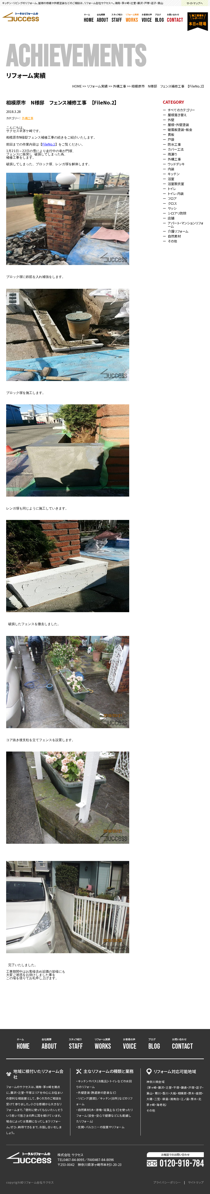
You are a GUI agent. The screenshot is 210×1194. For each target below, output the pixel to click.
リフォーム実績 (132, 18)
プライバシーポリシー (167, 1182)
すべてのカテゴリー (181, 109)
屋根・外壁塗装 (178, 124)
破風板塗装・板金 (180, 129)
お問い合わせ (175, 18)
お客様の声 (147, 18)
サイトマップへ (194, 3)
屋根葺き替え (177, 114)
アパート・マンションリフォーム (185, 224)
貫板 (171, 134)
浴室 (171, 178)
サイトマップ (196, 1182)
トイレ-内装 (176, 193)
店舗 (171, 218)
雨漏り (172, 154)
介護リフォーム (178, 231)
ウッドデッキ (176, 164)
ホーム (89, 18)
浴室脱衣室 (176, 183)
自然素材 (174, 236)
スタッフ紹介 (117, 18)
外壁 (171, 119)
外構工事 (119, 86)
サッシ (172, 208)
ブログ (159, 18)
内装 (171, 169)
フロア (172, 198)
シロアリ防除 (177, 213)
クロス (172, 203)
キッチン (173, 173)
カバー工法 (176, 149)
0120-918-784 (182, 1164)
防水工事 (174, 144)
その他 (172, 241)
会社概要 (102, 18)
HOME (77, 86)
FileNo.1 (48, 144)
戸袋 (171, 139)
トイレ (172, 188)
